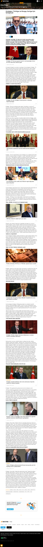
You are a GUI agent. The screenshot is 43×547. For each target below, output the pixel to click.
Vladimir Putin (33, 489)
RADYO (32, 524)
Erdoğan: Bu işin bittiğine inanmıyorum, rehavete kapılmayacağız (19, 100)
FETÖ (28, 491)
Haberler (11, 489)
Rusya (15, 489)
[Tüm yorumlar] (2, 545)
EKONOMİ (14, 524)
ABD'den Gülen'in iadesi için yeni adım (16, 218)
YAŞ (31, 491)
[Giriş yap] (39, 1)
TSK (25, 491)
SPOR (26, 524)
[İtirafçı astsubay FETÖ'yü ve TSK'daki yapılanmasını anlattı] (21, 255)
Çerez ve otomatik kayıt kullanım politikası (33, 533)
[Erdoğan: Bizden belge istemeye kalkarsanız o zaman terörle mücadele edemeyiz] (21, 327)
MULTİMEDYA (37, 524)
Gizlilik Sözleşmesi (4, 534)
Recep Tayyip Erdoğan (9, 491)
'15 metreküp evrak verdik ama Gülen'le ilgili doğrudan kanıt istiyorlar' (20, 182)
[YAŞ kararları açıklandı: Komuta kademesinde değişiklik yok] (21, 140)
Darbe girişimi (8, 493)
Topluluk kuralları (23, 533)
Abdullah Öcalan (21, 491)
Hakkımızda (2, 533)
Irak (22, 489)
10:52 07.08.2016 (8, 14)
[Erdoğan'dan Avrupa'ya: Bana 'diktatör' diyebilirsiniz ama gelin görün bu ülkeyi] (21, 289)
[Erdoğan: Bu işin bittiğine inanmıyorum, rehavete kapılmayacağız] (21, 92)
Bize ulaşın (18, 533)
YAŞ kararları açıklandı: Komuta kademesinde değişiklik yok (20, 149)
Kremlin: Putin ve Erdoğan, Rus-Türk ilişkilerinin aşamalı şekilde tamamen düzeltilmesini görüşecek (20, 417)
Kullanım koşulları (13, 533)
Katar (29, 489)
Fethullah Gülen (16, 491)
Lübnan (26, 489)
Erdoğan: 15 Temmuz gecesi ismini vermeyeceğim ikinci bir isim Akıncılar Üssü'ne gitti (20, 61)
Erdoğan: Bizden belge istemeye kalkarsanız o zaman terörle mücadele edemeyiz (20, 335)
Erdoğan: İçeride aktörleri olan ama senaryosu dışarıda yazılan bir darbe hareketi (20, 382)
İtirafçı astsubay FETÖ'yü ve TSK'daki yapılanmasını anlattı (21, 263)
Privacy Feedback (10, 534)
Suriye (20, 489)
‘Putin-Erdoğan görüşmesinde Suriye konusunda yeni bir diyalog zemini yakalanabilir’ (20, 465)
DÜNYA (6, 524)
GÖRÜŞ (8, 463)
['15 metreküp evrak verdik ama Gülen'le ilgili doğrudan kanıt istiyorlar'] (21, 173)
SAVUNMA (18, 524)
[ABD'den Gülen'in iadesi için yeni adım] (21, 210)
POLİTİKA (8, 380)
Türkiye (2, 524)
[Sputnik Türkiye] (5, 2)
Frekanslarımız (7, 533)
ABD (17, 489)
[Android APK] (3, 538)
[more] (36, 64)
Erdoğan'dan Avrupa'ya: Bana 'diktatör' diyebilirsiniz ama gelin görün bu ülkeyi (20, 298)
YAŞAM (22, 524)
